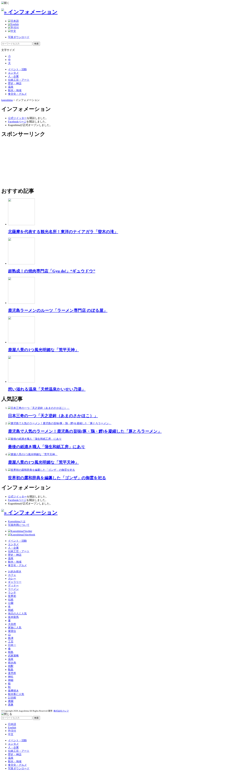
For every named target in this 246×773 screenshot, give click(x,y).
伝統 (10, 599)
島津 (10, 638)
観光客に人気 (16, 694)
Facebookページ (17, 121)
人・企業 (13, 76)
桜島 (10, 652)
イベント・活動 (17, 69)
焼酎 (10, 666)
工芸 (10, 641)
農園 (10, 701)
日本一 (12, 645)
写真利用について (18, 525)
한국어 (12, 730)
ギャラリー (14, 582)
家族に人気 (14, 627)
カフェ (12, 575)
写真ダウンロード (18, 37)
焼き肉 (12, 662)
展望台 (12, 631)
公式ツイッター (17, 118)
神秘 (10, 680)
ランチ (12, 592)
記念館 (12, 697)
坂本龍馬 (13, 617)
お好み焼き (14, 571)
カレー (12, 578)
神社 (10, 676)
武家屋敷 (13, 655)
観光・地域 (14, 90)
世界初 (12, 596)
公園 (10, 603)
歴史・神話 (14, 83)
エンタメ (13, 72)
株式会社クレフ (61, 711)
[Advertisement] (26, 162)
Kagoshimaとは (16, 521)
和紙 (10, 610)
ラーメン (13, 589)
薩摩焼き (13, 690)
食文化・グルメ (17, 93)
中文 (10, 734)
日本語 (12, 724)
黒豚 (10, 704)
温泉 (10, 86)
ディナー (13, 585)
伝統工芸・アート (18, 79)
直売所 (12, 673)
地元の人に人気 (17, 613)
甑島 (10, 669)
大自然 (12, 624)
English (12, 727)
